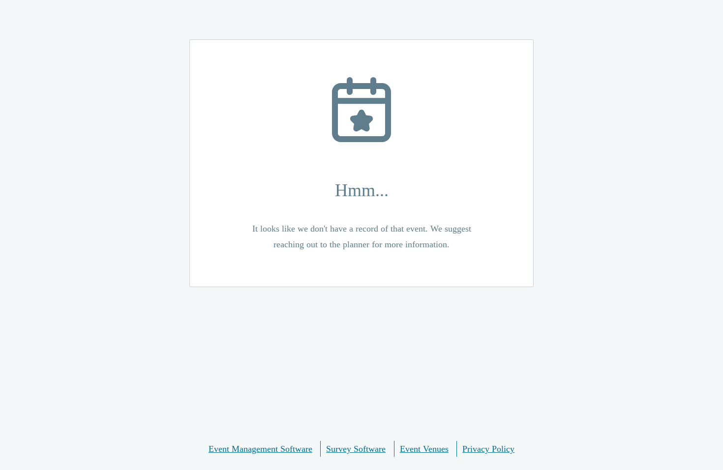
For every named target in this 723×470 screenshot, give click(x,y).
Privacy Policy (488, 449)
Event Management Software (260, 449)
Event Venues (424, 449)
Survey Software (356, 449)
